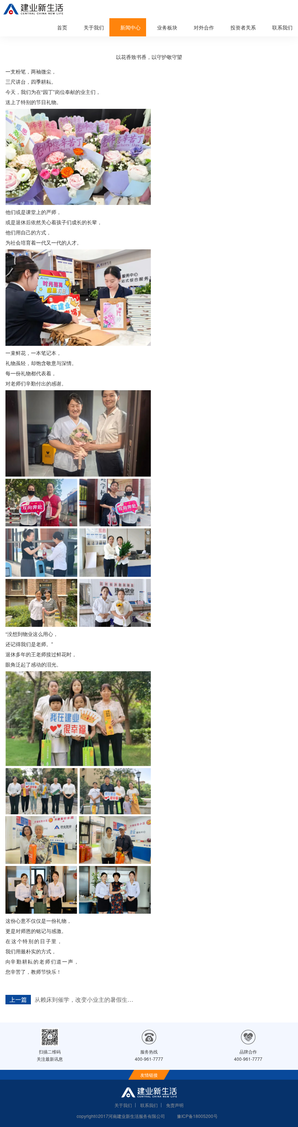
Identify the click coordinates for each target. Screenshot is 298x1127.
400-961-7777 (149, 1059)
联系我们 (282, 27)
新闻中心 (130, 27)
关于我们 (94, 27)
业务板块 (167, 27)
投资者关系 (243, 27)
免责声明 (175, 1105)
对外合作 (204, 27)
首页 (62, 27)
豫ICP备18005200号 (197, 1116)
